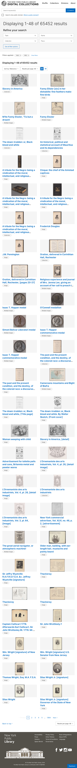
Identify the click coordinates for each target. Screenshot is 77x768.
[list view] (45, 68)
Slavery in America (12, 88)
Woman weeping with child (16, 439)
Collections (54, 3)
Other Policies (50, 737)
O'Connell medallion (50, 307)
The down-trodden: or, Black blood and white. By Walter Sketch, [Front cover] (55, 414)
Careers (37, 739)
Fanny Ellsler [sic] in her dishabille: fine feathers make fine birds (55, 91)
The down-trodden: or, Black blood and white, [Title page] (17, 412)
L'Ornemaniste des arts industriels (52, 491)
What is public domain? (31, 15)
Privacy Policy (50, 734)
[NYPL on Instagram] (66, 750)
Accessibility (38, 734)
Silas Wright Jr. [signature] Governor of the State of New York (55, 702)
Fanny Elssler (47, 116)
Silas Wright (8, 699)
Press (36, 737)
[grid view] (42, 68)
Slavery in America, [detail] (54, 439)
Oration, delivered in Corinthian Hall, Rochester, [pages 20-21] (19, 281)
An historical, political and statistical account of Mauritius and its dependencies (56, 145)
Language (62, 739)
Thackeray (46, 574)
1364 (49, 718)
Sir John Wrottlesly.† (51, 624)
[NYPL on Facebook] (57, 750)
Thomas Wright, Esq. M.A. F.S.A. (19, 677)
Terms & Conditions (52, 739)
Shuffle (45, 3)
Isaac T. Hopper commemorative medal (52, 331)
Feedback (72, 766)
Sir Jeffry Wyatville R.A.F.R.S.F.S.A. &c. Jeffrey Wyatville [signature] (16, 577)
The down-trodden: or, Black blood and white (17, 143)
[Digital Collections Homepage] (20, 3)
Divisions (64, 3)
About (73, 3)
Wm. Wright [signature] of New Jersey (18, 653)
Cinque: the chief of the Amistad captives (57, 171)
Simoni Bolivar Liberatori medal (18, 329)
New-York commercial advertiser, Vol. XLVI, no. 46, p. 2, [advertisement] (56, 520)
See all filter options (11, 46)
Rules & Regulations (65, 734)
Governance (49, 741)
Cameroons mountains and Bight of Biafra (57, 384)
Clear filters (34, 55)
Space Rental (39, 741)
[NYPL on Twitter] (61, 750)
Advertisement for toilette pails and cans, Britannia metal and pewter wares (18, 464)
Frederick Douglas (50, 226)
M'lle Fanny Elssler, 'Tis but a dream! (17, 118)
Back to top (6, 724)
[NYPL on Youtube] (70, 750)
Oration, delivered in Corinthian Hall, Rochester (56, 256)
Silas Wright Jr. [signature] (54, 677)
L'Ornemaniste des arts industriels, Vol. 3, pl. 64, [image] (15, 520)
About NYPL (63, 737)
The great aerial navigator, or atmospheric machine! (17, 547)
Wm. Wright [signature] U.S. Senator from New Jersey (54, 653)
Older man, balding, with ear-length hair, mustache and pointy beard (55, 548)
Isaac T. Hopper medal (14, 307)
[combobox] (34, 10)
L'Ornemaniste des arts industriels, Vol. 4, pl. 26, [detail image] (57, 464)
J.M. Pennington (10, 254)
